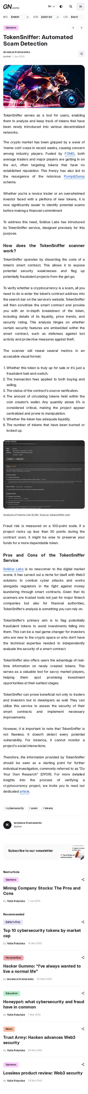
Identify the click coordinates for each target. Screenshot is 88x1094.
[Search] (71, 6)
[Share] (81, 54)
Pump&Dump (74, 176)
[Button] (71, 6)
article (24, 791)
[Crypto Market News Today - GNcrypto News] (11, 6)
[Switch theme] (61, 6)
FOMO (69, 154)
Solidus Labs (13, 569)
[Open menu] (81, 6)
